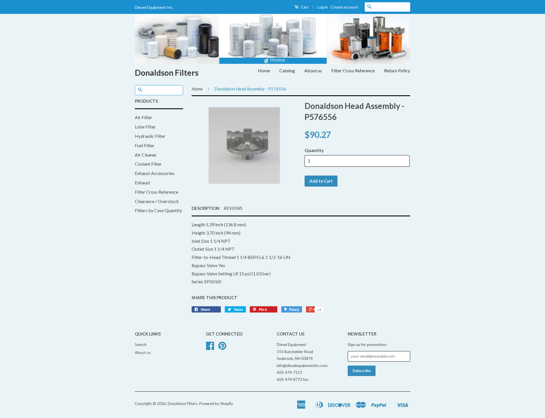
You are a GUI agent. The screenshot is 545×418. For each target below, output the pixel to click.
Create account (344, 7)
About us (313, 70)
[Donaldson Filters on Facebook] (210, 347)
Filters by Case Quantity (158, 210)
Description (205, 208)
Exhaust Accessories (155, 173)
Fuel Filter (144, 145)
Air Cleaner (146, 154)
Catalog (287, 70)
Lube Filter (145, 126)
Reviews (233, 208)
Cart (304, 7)
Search (140, 344)
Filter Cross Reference (353, 70)
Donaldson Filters (166, 72)
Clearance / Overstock (157, 201)
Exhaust (142, 182)
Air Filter (143, 117)
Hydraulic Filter (150, 136)
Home (264, 70)
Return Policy (397, 70)
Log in (322, 7)
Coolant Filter (148, 163)
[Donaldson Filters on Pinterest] (222, 347)
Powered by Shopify (216, 403)
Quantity (314, 150)
